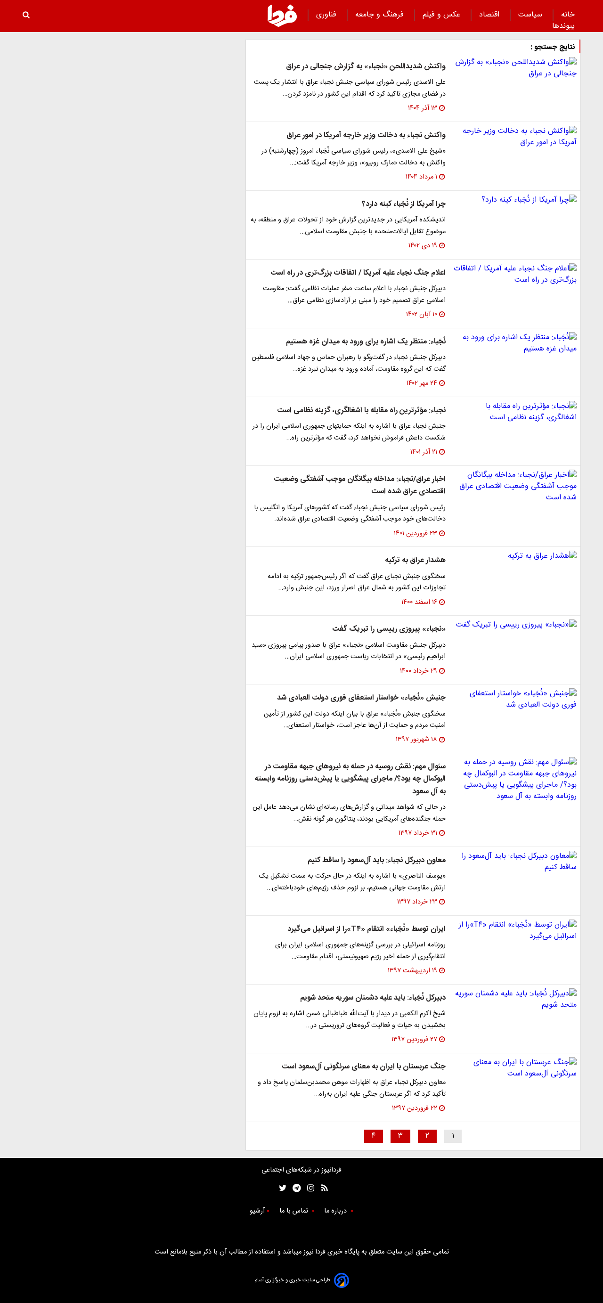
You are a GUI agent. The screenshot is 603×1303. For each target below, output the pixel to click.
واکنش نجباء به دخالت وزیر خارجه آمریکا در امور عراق (366, 135)
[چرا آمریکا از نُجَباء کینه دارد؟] (515, 200)
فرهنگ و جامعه (380, 14)
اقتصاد (490, 14)
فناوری (327, 14)
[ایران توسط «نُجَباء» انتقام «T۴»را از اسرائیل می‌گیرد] (515, 931)
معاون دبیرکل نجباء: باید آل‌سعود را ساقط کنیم (377, 860)
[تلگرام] (293, 1188)
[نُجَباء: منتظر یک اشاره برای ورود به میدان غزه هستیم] (515, 343)
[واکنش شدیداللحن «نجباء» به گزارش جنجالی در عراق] (515, 68)
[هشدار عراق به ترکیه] (515, 556)
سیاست (531, 14)
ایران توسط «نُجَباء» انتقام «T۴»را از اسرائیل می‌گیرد (366, 929)
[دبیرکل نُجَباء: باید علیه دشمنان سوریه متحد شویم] (515, 999)
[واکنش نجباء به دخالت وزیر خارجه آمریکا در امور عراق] (515, 137)
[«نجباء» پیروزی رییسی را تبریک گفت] (515, 625)
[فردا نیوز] (282, 15)
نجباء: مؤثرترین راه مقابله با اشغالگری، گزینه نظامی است (361, 410)
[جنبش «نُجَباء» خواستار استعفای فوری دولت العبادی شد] (515, 699)
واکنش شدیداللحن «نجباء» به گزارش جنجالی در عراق (366, 66)
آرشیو (257, 1211)
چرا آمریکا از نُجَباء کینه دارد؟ (404, 204)
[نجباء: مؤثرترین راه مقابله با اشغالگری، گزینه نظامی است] (515, 412)
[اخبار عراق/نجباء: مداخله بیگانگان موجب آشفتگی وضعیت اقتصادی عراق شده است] (515, 487)
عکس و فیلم (443, 14)
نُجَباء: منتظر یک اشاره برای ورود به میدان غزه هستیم (366, 341)
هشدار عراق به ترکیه (415, 560)
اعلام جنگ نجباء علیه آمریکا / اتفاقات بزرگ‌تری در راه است (358, 273)
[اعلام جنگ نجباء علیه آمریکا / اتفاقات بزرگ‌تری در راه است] (515, 274)
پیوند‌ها (563, 26)
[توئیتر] (280, 1188)
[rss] (321, 1188)
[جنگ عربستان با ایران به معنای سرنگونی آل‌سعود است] (515, 1068)
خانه (568, 14)
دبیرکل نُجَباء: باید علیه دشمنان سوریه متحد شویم (373, 998)
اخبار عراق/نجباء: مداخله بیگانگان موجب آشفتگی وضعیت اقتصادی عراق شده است (360, 485)
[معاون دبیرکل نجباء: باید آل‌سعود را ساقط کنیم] (515, 862)
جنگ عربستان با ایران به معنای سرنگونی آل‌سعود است (364, 1066)
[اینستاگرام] (308, 1188)
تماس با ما (294, 1211)
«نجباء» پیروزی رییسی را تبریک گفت (389, 629)
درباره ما (336, 1211)
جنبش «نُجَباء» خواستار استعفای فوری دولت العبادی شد (361, 698)
